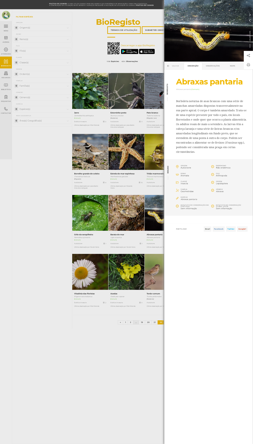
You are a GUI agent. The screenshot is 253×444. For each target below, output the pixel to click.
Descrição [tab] (193, 66)
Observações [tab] (213, 66)
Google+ (242, 229)
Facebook (218, 229)
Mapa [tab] (232, 66)
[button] (248, 55)
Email (207, 229)
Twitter (230, 229)
